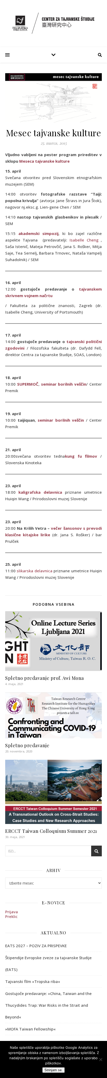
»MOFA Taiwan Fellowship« (30, 1029)
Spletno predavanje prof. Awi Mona (44, 678)
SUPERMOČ (27, 384)
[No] (100, 1059)
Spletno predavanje (27, 745)
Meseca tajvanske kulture (44, 161)
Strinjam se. (53, 1070)
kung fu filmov (81, 456)
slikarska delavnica (34, 570)
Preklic (11, 916)
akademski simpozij (38, 233)
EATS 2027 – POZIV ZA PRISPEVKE (36, 945)
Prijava (11, 911)
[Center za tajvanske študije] (53, 23)
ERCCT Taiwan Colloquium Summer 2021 (51, 831)
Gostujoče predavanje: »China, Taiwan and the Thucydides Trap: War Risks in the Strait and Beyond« (48, 1005)
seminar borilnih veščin (62, 384)
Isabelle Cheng (84, 240)
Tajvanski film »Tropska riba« (32, 981)
